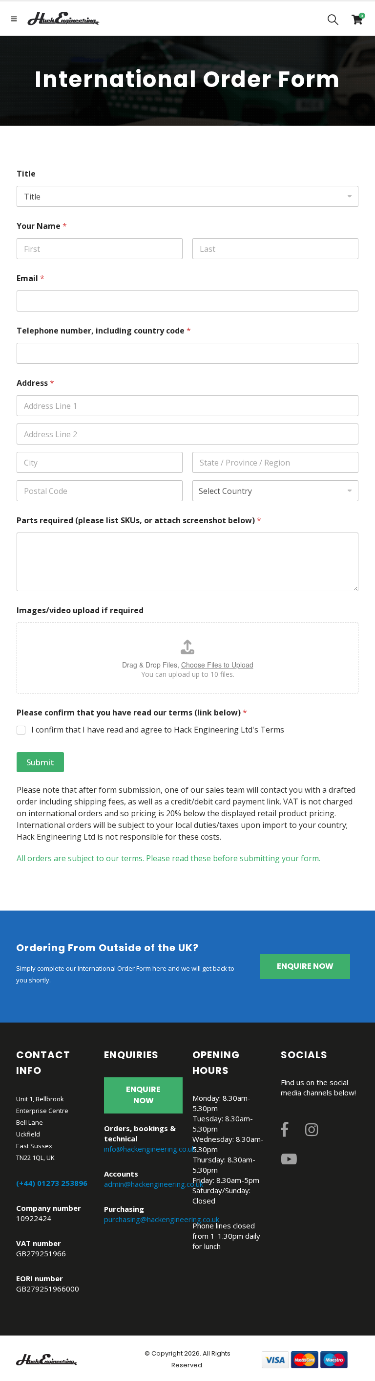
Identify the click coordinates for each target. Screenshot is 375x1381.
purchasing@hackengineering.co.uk (161, 1219)
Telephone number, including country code (104, 330)
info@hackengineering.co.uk (149, 1149)
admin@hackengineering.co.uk (153, 1184)
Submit (40, 762)
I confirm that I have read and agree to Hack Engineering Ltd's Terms (157, 730)
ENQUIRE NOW (305, 966)
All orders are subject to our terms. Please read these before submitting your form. (168, 858)
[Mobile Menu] (14, 18)
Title (26, 173)
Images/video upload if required (80, 610)
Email (30, 278)
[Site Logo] (63, 18)
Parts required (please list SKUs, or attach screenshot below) (139, 520)
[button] (333, 19)
